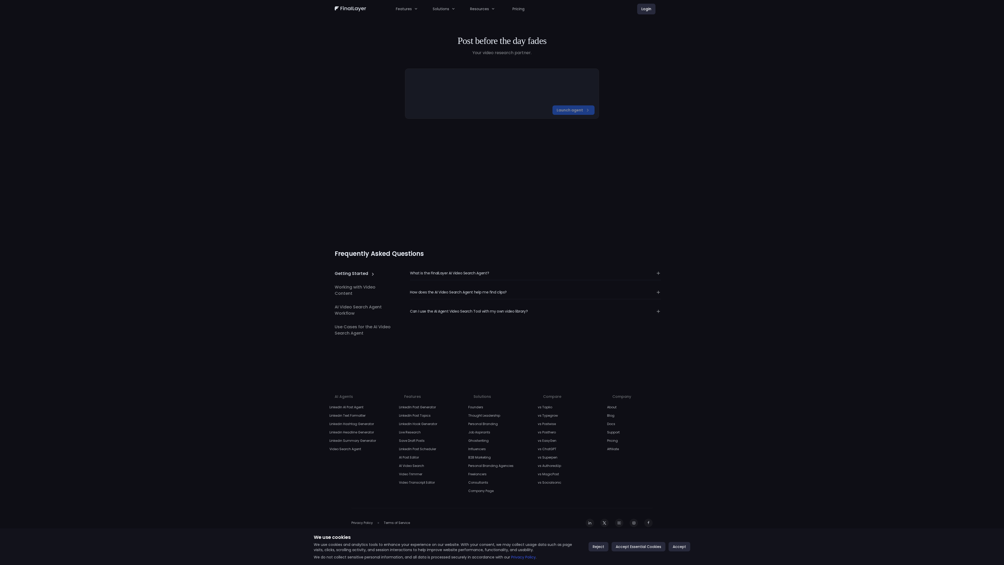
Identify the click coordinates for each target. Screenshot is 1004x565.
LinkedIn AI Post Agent (346, 407)
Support (613, 432)
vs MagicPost (548, 474)
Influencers (477, 449)
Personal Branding (483, 424)
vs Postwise (547, 424)
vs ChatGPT (547, 449)
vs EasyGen (547, 440)
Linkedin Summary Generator (352, 440)
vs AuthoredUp (549, 466)
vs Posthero (547, 432)
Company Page (481, 491)
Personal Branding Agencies (491, 466)
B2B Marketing (479, 457)
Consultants (478, 482)
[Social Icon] (590, 523)
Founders (475, 407)
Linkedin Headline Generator (351, 432)
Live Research (410, 432)
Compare (552, 396)
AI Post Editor (409, 457)
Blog (610, 415)
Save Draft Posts (412, 440)
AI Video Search (411, 466)
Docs (611, 424)
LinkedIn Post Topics (415, 415)
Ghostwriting (478, 440)
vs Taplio (545, 407)
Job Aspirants (479, 432)
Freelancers (477, 474)
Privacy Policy (362, 523)
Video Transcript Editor (417, 482)
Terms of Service (397, 523)
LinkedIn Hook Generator (418, 424)
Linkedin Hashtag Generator (351, 424)
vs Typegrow (548, 415)
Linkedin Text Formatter (347, 415)
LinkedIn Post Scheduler (417, 449)
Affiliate (613, 449)
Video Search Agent (345, 449)
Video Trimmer (410, 474)
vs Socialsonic (549, 482)
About (612, 407)
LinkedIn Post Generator (417, 407)
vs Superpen (547, 457)
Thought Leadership (484, 415)
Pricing (518, 9)
